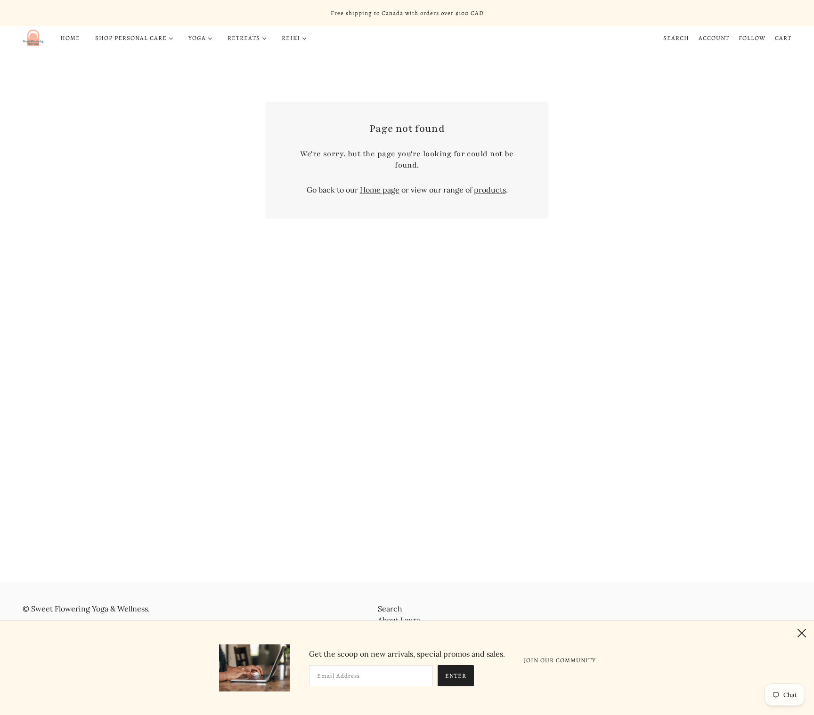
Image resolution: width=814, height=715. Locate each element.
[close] (801, 633)
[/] (33, 38)
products (490, 189)
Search (676, 38)
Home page (379, 189)
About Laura (399, 620)
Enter (455, 676)
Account (714, 38)
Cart (783, 38)
